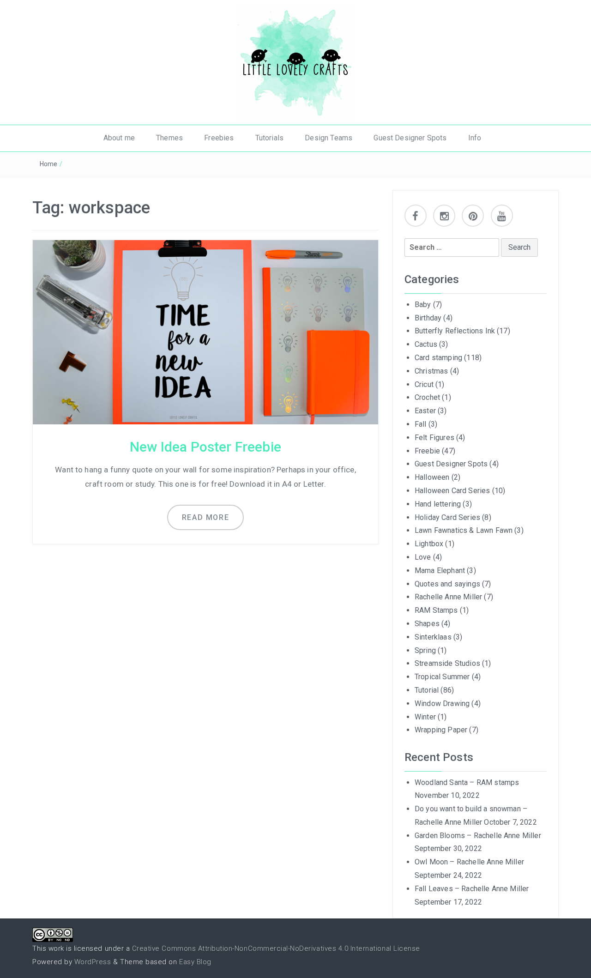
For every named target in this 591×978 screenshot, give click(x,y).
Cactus (426, 344)
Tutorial (427, 690)
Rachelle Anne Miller (448, 596)
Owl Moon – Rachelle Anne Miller (469, 861)
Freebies (219, 137)
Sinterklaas (433, 637)
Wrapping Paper (441, 729)
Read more (205, 517)
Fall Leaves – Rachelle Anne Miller (472, 888)
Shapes (427, 623)
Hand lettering (438, 504)
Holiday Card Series (447, 517)
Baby (423, 304)
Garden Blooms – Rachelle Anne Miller (478, 835)
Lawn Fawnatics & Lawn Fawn (464, 530)
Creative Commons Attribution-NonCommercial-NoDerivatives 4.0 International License (276, 948)
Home (49, 164)
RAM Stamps (436, 610)
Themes (169, 137)
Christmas (431, 371)
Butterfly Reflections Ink (455, 330)
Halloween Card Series (452, 490)
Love (423, 557)
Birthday (428, 318)
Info (475, 137)
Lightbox (429, 543)
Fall (421, 424)
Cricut (424, 384)
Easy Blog (195, 962)
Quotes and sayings (447, 584)
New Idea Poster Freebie (205, 447)
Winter (425, 716)
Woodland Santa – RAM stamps (467, 782)
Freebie (427, 451)
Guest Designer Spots (410, 137)
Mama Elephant (440, 570)
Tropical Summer (442, 676)
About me (119, 137)
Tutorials (269, 137)
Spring (425, 650)
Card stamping (438, 357)
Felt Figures (434, 437)
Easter (425, 410)
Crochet (427, 397)
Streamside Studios (447, 663)
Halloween (432, 477)
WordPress (92, 962)
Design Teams (328, 137)
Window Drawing (442, 703)
